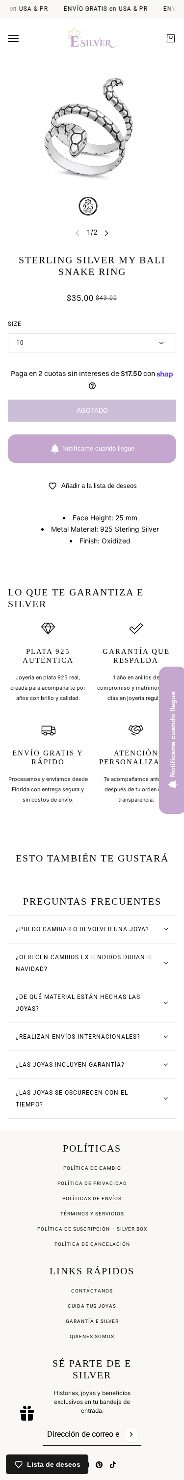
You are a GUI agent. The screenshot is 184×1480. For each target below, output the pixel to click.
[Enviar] (131, 1434)
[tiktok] (112, 1464)
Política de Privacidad (92, 1183)
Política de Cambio (92, 1168)
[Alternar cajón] (13, 38)
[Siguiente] (106, 232)
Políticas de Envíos (92, 1198)
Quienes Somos (92, 1336)
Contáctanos (92, 1290)
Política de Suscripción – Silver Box (92, 1229)
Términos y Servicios (92, 1213)
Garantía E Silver (92, 1321)
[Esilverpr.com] (92, 38)
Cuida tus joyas (92, 1306)
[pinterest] (99, 1464)
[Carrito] (170, 38)
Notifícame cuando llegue (98, 448)
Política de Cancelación (92, 1244)
